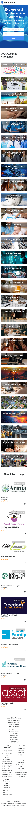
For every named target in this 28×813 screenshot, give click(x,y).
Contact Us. (7, 787)
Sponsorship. (21, 750)
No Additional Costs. (7, 761)
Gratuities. (21, 754)
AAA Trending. (7, 792)
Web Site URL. (14, 737)
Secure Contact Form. (14, 720)
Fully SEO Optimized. (14, 722)
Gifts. (21, 756)
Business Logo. (14, 735)
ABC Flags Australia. (21, 774)
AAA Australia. (21, 776)
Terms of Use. (7, 789)
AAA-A (5, 805)
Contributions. (21, 748)
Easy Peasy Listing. (14, 726)
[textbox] (14, 34)
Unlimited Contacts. (7, 770)
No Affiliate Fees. (7, 765)
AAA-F (14, 805)
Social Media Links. (14, 730)
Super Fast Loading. (14, 724)
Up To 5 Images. (14, 739)
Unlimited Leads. (7, 772)
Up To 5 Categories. (14, 741)
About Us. (7, 785)
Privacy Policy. (7, 791)
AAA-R (19, 805)
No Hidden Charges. (7, 763)
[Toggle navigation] (25, 2)
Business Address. (14, 728)
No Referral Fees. (7, 767)
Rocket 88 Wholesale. (21, 772)
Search (13, 38)
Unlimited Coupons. (7, 774)
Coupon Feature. (14, 733)
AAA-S (23, 805)
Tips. (21, 757)
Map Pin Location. (14, 731)
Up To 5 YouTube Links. (14, 743)
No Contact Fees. (7, 768)
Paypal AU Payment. (7, 776)
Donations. (21, 752)
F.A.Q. (7, 783)
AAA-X (14, 807)
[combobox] (13, 34)
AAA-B (9, 805)
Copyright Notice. (7, 794)
